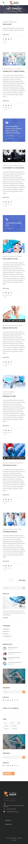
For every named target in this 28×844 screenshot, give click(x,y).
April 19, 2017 (11, 664)
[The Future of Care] (14, 450)
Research (11, 69)
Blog (13, 11)
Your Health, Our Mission (15, 662)
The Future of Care (10, 465)
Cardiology (11, 392)
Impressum (8, 820)
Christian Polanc (8, 107)
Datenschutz (8, 824)
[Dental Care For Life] (14, 312)
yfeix (5, 41)
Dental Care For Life (10, 328)
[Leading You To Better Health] (14, 58)
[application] (14, 320)
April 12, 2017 (11, 649)
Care (16, 69)
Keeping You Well (9, 396)
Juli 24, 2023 (5, 22)
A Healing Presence (10, 532)
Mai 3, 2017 (5, 392)
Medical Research (13, 647)
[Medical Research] (5, 649)
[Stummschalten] (19, 320)
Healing (16, 165)
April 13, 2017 (11, 654)
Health (16, 325)
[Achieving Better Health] (5, 654)
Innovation (9, 393)
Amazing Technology (13, 657)
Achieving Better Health (14, 652)
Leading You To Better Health (13, 71)
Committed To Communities (13, 168)
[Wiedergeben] (4, 320)
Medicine (19, 69)
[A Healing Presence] (14, 519)
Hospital (19, 256)
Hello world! (7, 24)
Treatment (20, 463)
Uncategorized (13, 22)
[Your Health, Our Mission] (5, 663)
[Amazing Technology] (5, 658)
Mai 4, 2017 (5, 69)
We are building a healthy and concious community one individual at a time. (14, 129)
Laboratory (6, 631)
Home (9, 11)
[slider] (22, 320)
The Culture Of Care (10, 259)
